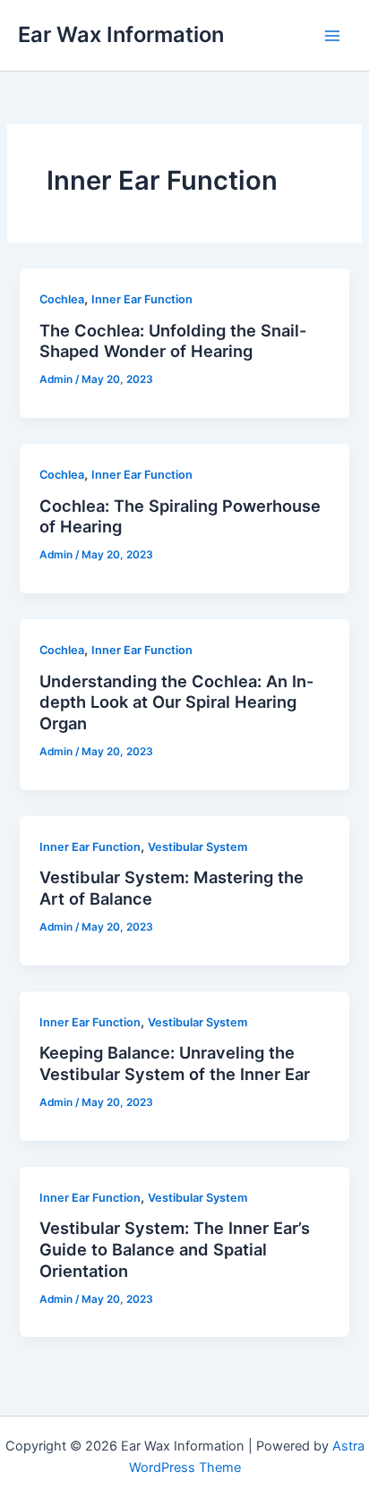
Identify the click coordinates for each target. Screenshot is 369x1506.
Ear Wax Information (121, 34)
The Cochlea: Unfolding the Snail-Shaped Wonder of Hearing (173, 341)
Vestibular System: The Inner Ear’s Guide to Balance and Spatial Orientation (174, 1249)
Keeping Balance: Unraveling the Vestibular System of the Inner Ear (174, 1063)
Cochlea (61, 299)
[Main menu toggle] (332, 36)
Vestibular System (197, 847)
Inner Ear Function (142, 299)
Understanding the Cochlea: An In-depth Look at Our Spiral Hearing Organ (176, 702)
